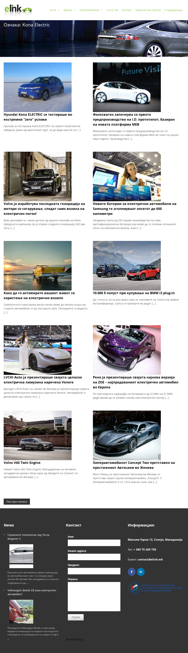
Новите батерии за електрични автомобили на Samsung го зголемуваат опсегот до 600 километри (134, 208)
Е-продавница (173, 10)
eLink (53, 10)
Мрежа (68, 10)
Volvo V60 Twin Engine (22, 462)
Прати (76, 617)
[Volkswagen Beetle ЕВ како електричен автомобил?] (21, 611)
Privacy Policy (74, 639)
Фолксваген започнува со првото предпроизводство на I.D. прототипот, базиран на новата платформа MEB (134, 119)
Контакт (127, 10)
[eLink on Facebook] (131, 572)
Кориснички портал (148, 10)
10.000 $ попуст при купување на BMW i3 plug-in (134, 293)
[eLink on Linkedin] (141, 572)
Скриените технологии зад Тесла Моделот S (28, 536)
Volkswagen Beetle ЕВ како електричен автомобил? (32, 592)
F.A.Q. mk (112, 10)
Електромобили (89, 10)
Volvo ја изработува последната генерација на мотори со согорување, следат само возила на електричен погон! (44, 208)
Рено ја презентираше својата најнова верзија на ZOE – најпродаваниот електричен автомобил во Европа (135, 382)
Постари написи (16, 501)
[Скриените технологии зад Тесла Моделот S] (21, 556)
